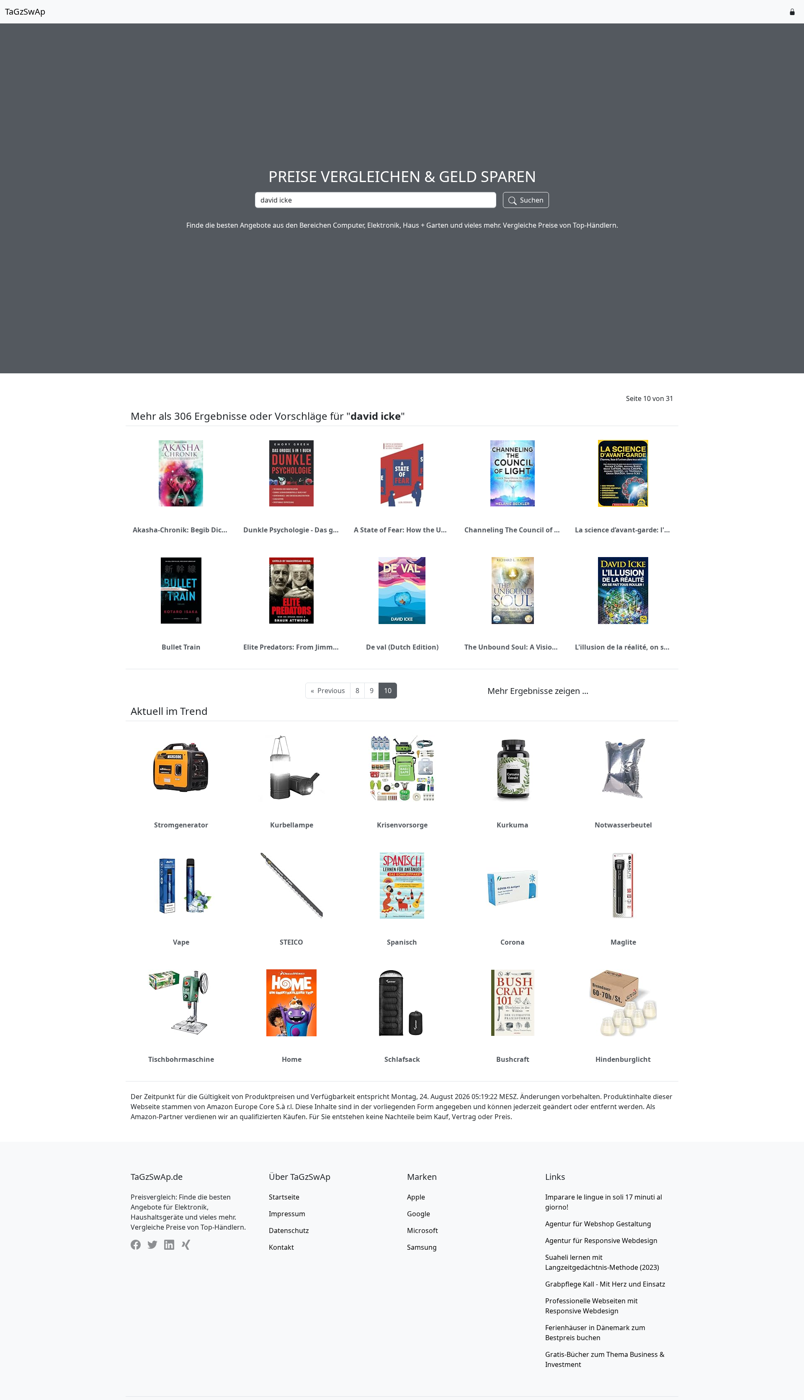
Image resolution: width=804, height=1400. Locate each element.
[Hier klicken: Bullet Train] (181, 590)
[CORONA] (512, 886)
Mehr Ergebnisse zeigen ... (537, 690)
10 (388, 690)
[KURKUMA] (512, 768)
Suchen (531, 200)
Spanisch (402, 942)
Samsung (422, 1247)
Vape (181, 942)
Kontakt (281, 1247)
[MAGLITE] (623, 885)
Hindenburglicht (623, 1059)
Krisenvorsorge (402, 825)
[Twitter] (152, 1244)
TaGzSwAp (25, 11)
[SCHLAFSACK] (402, 1002)
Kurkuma (512, 825)
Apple (416, 1197)
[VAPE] (180, 885)
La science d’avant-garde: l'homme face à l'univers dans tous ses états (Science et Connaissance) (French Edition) (623, 529)
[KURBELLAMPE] (291, 768)
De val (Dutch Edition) (402, 647)
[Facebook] (136, 1244)
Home (292, 1059)
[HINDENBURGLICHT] (623, 1002)
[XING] (186, 1244)
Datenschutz (289, 1230)
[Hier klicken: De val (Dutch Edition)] (402, 590)
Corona (512, 942)
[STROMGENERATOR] (180, 768)
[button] (792, 12)
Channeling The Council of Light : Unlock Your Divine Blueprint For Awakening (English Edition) (512, 529)
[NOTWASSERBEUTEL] (623, 768)
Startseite (284, 1197)
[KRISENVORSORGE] (402, 768)
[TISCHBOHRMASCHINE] (180, 1002)
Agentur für (598, 1223)
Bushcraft (512, 1059)
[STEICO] (291, 885)
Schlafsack (402, 1059)
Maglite (623, 942)
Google (418, 1213)
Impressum (287, 1213)
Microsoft (422, 1230)
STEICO (291, 942)
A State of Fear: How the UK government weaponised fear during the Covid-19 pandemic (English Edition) (402, 529)
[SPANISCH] (402, 886)
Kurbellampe (291, 825)
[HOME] (291, 1002)
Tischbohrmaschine (181, 1059)
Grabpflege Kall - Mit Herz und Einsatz (605, 1284)
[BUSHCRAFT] (512, 1003)
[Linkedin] (169, 1244)
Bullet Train (181, 647)
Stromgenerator (181, 825)
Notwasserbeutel (623, 825)
